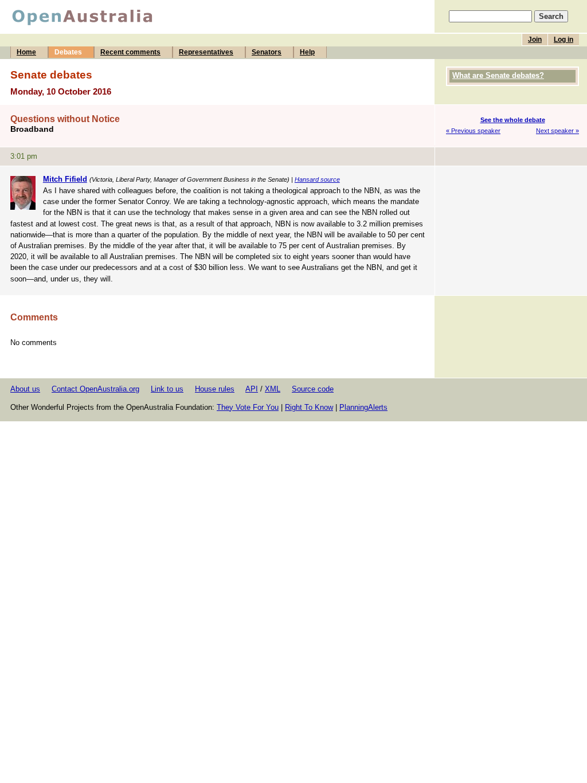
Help (307, 52)
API (251, 389)
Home (26, 52)
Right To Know (309, 407)
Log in (563, 40)
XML (272, 389)
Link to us (167, 389)
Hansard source (317, 179)
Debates (68, 52)
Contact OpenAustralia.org (95, 389)
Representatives (206, 52)
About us (25, 389)
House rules (214, 389)
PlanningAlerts (363, 407)
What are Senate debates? (498, 75)
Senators (266, 52)
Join (535, 40)
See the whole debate (512, 119)
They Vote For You (248, 407)
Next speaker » (557, 130)
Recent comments (130, 52)
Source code (313, 389)
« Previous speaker (473, 130)
